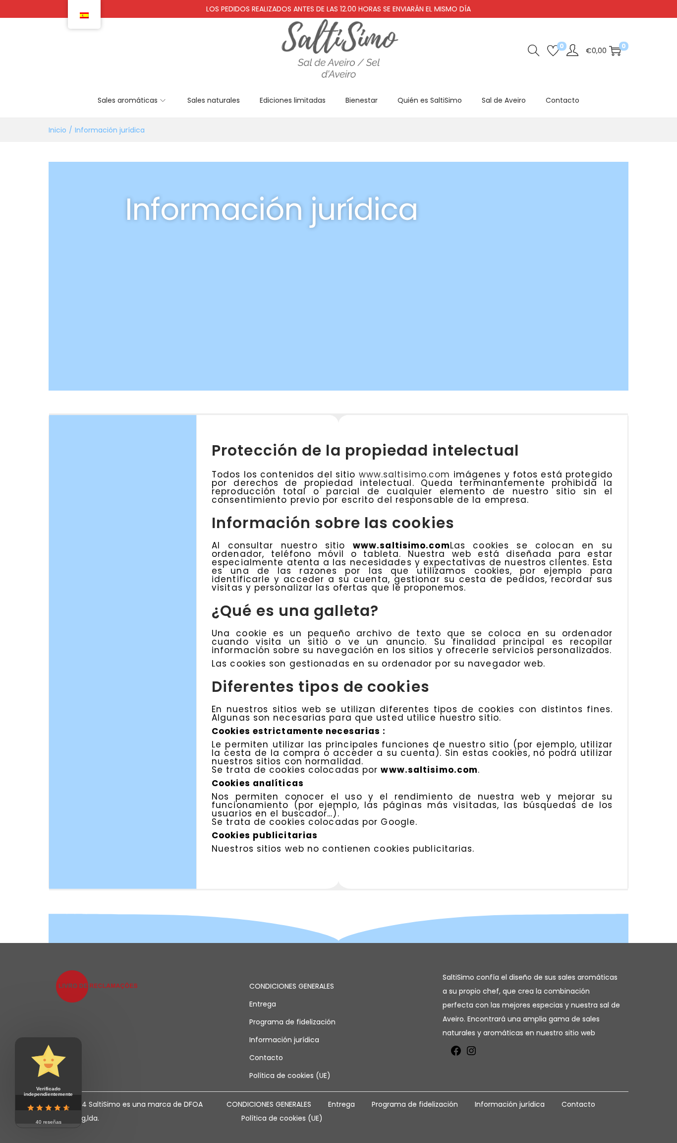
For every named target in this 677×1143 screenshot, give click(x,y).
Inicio (57, 130)
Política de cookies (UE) (290, 1075)
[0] (553, 51)
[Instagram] (471, 1054)
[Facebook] (456, 1054)
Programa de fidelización (292, 1022)
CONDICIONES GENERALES (291, 986)
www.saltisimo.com (405, 474)
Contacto (266, 1058)
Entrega (262, 1004)
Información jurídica (284, 1040)
